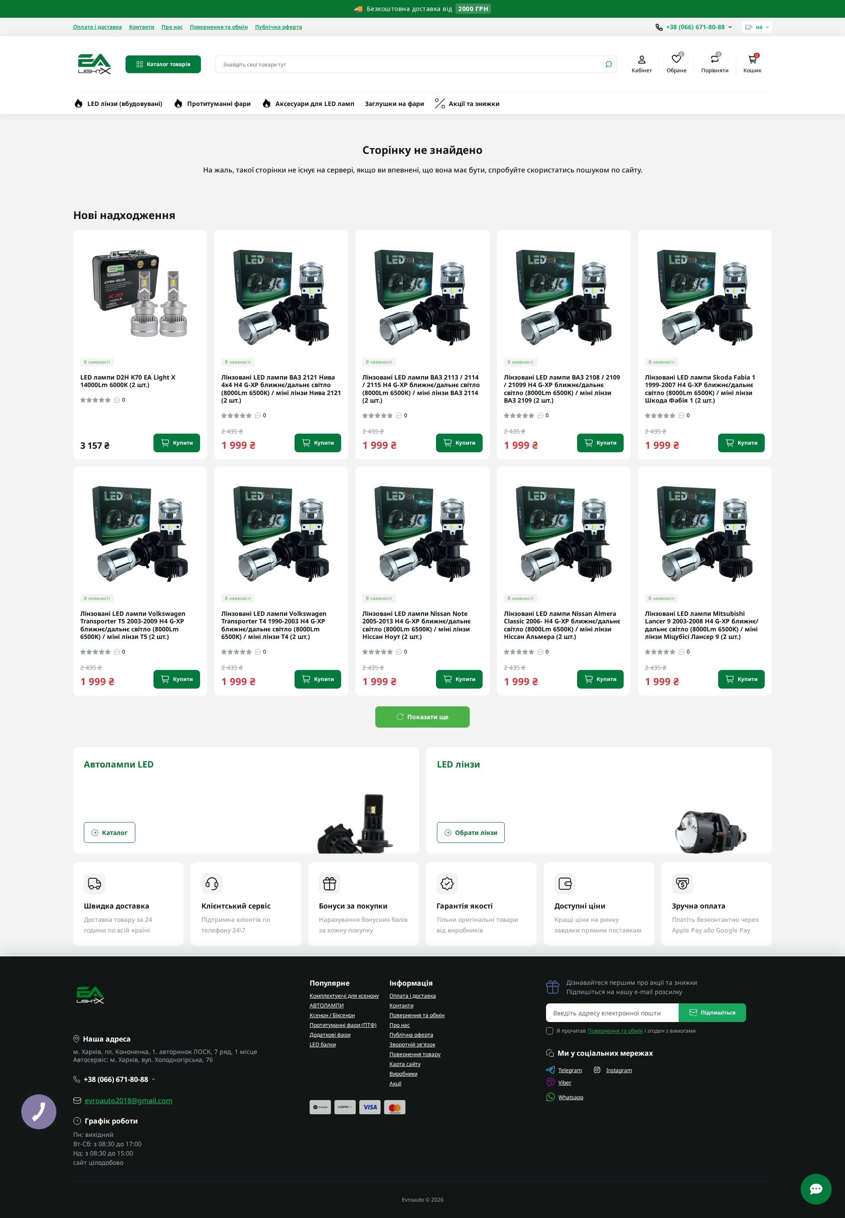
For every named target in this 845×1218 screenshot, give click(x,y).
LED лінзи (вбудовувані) (124, 103)
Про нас (172, 27)
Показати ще (427, 717)
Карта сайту (405, 1064)
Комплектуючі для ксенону (344, 995)
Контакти (141, 27)
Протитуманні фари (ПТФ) (343, 1025)
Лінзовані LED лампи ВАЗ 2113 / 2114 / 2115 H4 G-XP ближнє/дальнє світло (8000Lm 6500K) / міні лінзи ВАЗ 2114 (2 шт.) (421, 388)
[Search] (608, 64)
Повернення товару (414, 1054)
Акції (395, 1083)
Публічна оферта (278, 27)
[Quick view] (206, 272)
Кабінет (642, 70)
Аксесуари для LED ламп (314, 103)
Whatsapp (570, 1097)
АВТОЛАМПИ (327, 1005)
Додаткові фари (330, 1034)
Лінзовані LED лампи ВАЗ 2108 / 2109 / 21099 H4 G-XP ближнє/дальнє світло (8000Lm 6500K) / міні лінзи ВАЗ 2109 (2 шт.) (562, 388)
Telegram (570, 1070)
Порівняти (715, 64)
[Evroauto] (94, 63)
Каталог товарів (168, 64)
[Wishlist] (206, 288)
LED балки (323, 1044)
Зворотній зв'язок (412, 1044)
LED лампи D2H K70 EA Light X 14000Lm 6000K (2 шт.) (127, 381)
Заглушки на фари (394, 103)
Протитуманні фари (219, 103)
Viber (564, 1082)
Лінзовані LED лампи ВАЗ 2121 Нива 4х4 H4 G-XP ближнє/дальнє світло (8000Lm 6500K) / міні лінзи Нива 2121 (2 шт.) (281, 388)
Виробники (403, 1073)
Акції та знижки (474, 103)
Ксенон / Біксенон (332, 1015)
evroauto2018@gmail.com (129, 1100)
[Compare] (206, 304)
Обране (677, 64)
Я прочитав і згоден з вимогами (626, 1030)
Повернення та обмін (219, 27)
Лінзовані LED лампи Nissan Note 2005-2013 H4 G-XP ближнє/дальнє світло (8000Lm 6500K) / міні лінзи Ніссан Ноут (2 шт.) (416, 625)
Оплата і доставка (97, 27)
